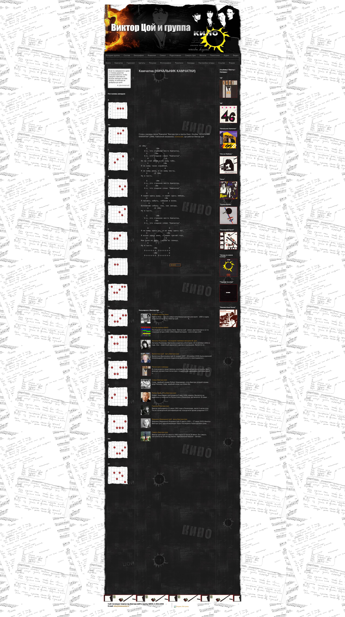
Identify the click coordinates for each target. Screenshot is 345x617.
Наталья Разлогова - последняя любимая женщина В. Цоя (174, 341)
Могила (203, 55)
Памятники (215, 55)
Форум (232, 63)
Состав (127, 55)
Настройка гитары (206, 63)
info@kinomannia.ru (121, 606)
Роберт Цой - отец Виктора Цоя (164, 393)
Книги (108, 63)
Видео (236, 55)
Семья (163, 55)
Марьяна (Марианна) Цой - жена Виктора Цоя (169, 419)
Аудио (226, 55)
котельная (179, 137)
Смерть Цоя (190, 55)
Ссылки (221, 63)
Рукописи (179, 63)
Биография (139, 55)
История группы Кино (160, 315)
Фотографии (165, 63)
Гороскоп (131, 63)
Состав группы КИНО (160, 328)
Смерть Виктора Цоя (160, 432)
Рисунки (152, 63)
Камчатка (119, 63)
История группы (113, 55)
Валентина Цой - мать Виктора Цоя (165, 354)
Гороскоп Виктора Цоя (160, 406)
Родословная (175, 55)
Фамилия (152, 55)
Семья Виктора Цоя (159, 380)
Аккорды (191, 63)
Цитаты (142, 63)
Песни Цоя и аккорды (160, 367)
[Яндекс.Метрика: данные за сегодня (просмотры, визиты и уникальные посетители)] (181, 606)
